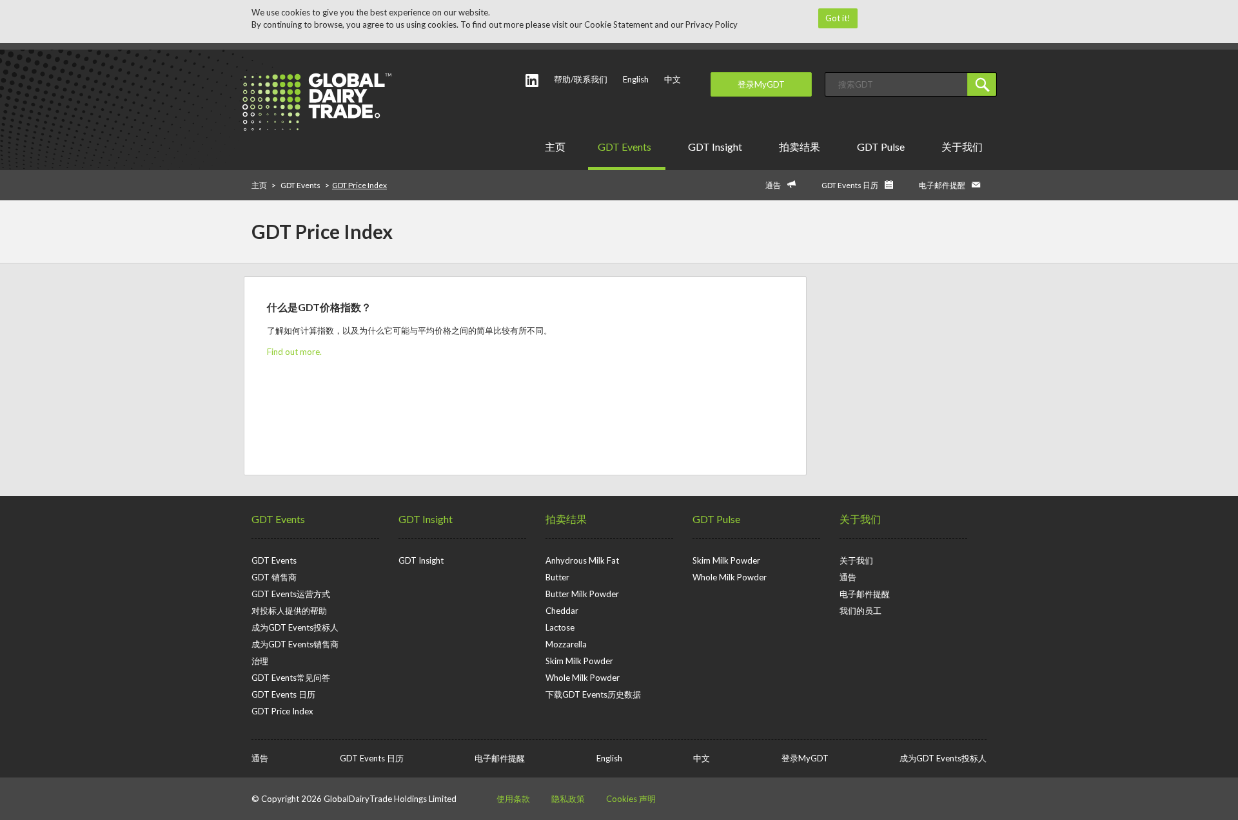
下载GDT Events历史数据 (593, 694)
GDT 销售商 (274, 577)
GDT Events (624, 146)
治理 (259, 661)
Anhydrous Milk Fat (582, 560)
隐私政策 (568, 799)
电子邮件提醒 (942, 185)
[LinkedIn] (532, 80)
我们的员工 (860, 610)
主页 (555, 146)
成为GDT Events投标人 (295, 627)
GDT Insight (715, 146)
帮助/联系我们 (580, 79)
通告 (773, 185)
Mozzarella (566, 644)
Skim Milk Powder (579, 661)
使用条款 (513, 799)
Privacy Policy (711, 24)
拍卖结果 (799, 146)
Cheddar (561, 610)
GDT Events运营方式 (290, 594)
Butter (557, 577)
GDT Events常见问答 (290, 677)
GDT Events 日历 (849, 185)
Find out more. (294, 352)
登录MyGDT (761, 84)
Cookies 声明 (631, 799)
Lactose (560, 627)
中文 (672, 79)
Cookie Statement (618, 24)
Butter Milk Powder (582, 594)
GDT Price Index (282, 711)
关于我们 (962, 146)
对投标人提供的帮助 (289, 610)
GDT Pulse (881, 146)
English (636, 79)
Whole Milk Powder (582, 677)
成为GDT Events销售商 (295, 644)
